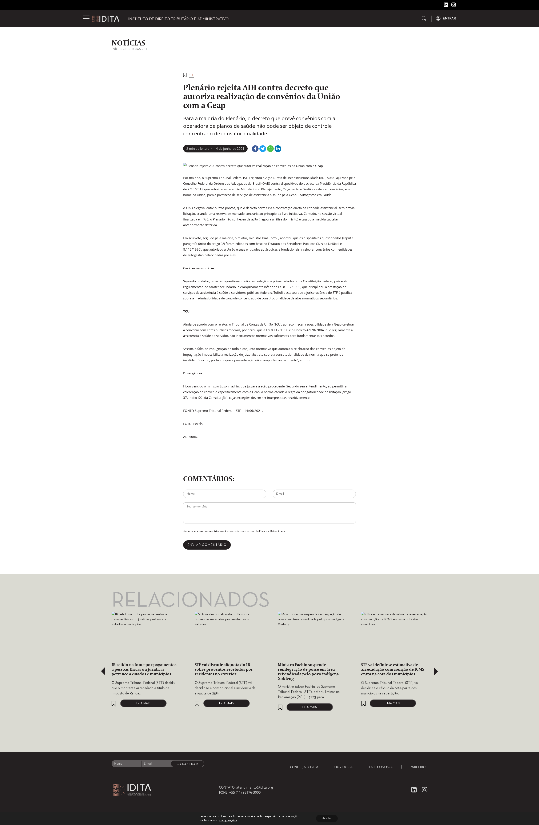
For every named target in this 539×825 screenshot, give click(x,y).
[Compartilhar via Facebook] (255, 149)
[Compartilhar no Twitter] (262, 149)
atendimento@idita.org (254, 787)
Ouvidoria (343, 767)
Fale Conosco (381, 767)
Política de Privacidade (270, 531)
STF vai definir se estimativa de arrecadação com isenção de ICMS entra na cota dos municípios (392, 670)
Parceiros (418, 767)
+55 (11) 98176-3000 (245, 792)
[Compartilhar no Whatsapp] (270, 149)
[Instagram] (452, 5)
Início (117, 49)
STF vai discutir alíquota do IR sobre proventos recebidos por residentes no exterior (224, 670)
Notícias (133, 49)
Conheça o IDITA (304, 767)
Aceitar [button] (326, 818)
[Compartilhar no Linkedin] (278, 149)
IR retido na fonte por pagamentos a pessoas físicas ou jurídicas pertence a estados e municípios (144, 670)
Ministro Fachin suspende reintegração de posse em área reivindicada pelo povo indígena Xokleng (308, 672)
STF (146, 49)
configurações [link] (228, 820)
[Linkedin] (444, 5)
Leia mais (143, 703)
